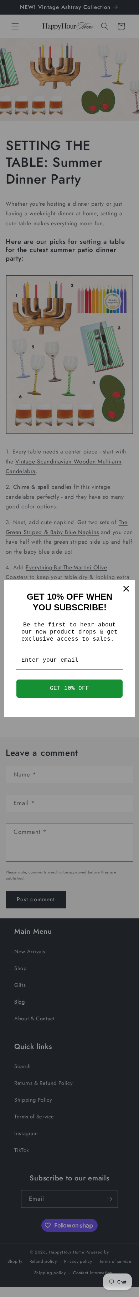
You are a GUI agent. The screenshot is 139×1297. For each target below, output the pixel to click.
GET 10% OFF (69, 688)
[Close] (126, 588)
